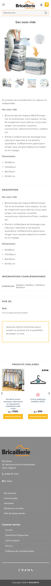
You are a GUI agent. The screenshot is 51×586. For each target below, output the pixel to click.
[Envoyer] (46, 12)
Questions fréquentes (16, 535)
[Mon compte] (41, 4)
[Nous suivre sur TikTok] (25, 570)
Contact (9, 530)
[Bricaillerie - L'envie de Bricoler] (25, 5)
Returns (9, 546)
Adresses (9, 503)
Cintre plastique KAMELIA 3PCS (38, 400)
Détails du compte (14, 508)
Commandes (11, 498)
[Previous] (6, 53)
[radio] (13, 395)
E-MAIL (8, 481)
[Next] (44, 53)
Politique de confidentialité (19, 551)
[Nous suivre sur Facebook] (19, 570)
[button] (3, 4)
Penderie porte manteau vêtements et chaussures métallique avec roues (13, 404)
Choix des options (13, 416)
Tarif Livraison (12, 540)
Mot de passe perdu (14, 513)
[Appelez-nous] (32, 570)
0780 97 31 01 (11, 474)
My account (10, 493)
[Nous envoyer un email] (29, 570)
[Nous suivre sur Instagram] (22, 570)
